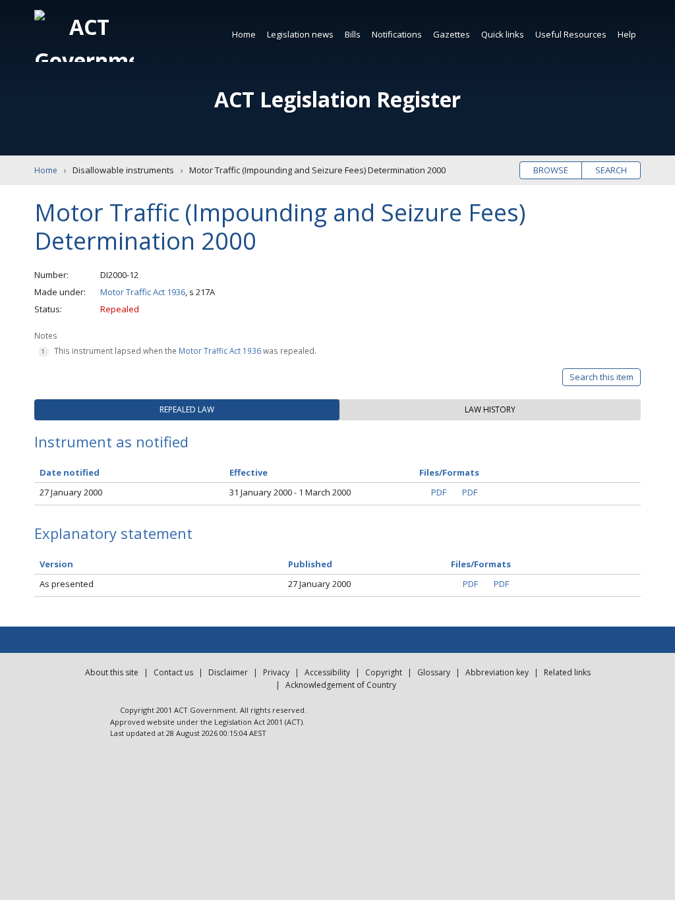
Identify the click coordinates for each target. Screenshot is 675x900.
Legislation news (300, 34)
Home (244, 34)
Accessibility (327, 672)
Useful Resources (570, 34)
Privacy (276, 672)
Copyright (383, 672)
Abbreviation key (497, 672)
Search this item (601, 377)
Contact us (173, 672)
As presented (67, 584)
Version (56, 564)
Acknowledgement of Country (340, 684)
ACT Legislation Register (337, 99)
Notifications (397, 34)
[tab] (186, 409)
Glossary (433, 672)
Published (310, 564)
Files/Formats (481, 564)
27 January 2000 (71, 492)
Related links (567, 672)
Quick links (502, 34)
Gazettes (451, 34)
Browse (550, 170)
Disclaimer (228, 672)
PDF (438, 492)
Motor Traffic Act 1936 (142, 292)
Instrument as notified (111, 441)
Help (627, 34)
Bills (353, 34)
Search (611, 170)
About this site (111, 672)
